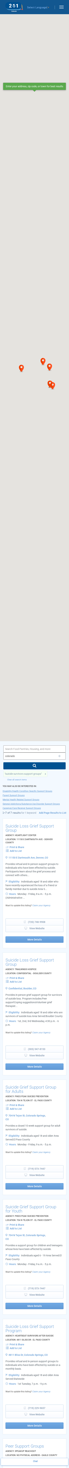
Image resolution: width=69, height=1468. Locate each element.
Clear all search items (17, 780)
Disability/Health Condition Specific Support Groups (27, 791)
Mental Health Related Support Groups (21, 799)
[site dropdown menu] (60, 6)
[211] (14, 6)
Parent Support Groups (14, 795)
